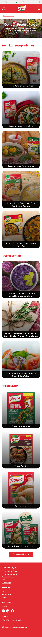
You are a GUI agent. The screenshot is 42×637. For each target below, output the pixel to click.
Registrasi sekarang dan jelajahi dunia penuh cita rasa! (21, 2)
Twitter (7, 610)
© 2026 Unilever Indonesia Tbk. (16, 627)
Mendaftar (5, 606)
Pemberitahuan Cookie (10, 574)
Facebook (12, 610)
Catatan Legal (6, 583)
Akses (4, 579)
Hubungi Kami (7, 594)
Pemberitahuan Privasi (9, 571)
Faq (3, 591)
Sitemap (4, 597)
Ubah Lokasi (16, 620)
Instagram (3, 610)
